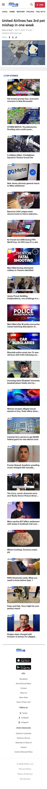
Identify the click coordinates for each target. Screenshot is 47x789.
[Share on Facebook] (9, 37)
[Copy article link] (16, 37)
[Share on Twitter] (13, 37)
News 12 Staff (7, 30)
